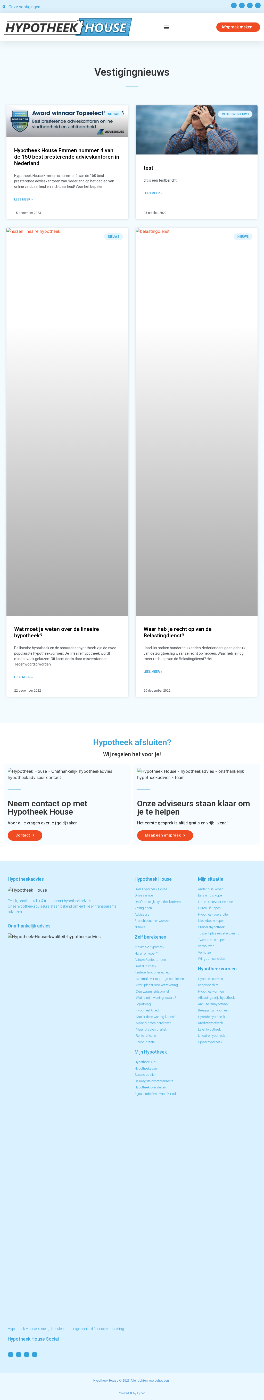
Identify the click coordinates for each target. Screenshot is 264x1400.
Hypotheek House (105, 1380)
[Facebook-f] (234, 5)
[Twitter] (242, 5)
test (148, 168)
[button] (166, 27)
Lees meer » (23, 199)
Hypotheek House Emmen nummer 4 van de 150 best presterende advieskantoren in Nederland (66, 156)
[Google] (250, 5)
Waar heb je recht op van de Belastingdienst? (178, 632)
